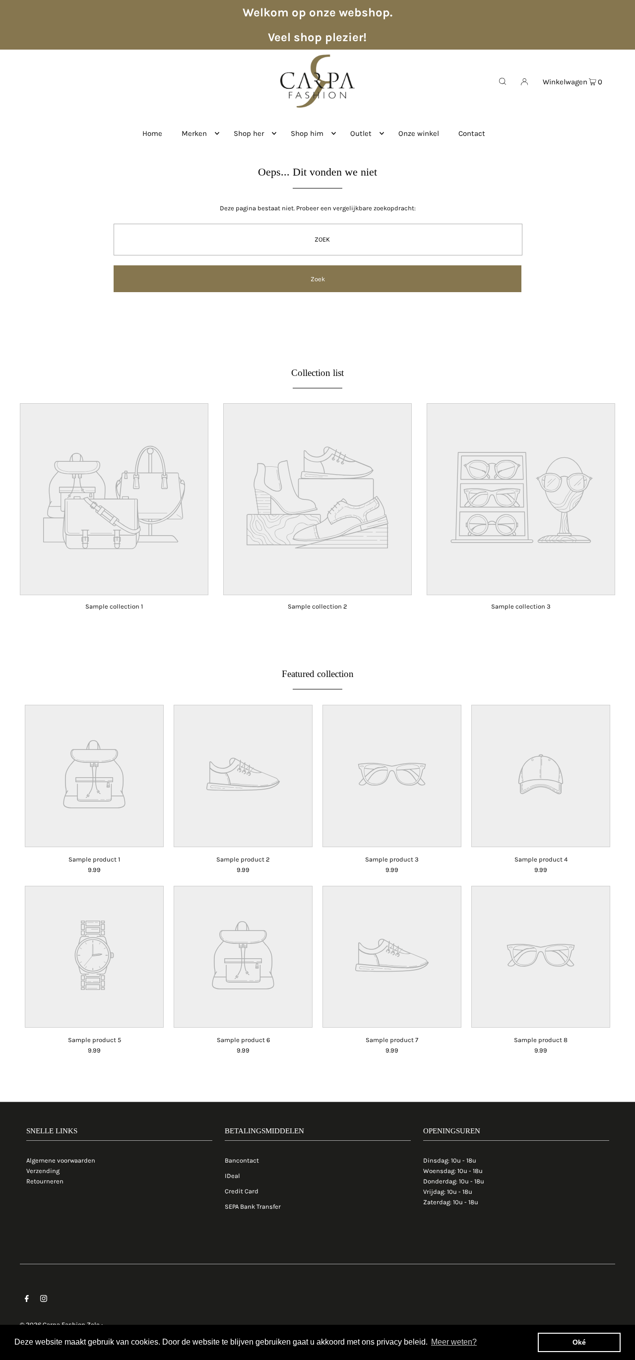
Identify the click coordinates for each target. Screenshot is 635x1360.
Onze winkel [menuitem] (418, 133)
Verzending (43, 1171)
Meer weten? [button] (454, 1342)
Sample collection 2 (317, 606)
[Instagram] (43, 1300)
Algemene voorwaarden (60, 1160)
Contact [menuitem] (471, 133)
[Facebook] (27, 1300)
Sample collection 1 (114, 606)
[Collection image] (114, 588)
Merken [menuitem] (194, 133)
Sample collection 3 (521, 606)
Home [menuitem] (152, 133)
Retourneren (45, 1181)
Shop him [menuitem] (307, 133)
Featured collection (318, 674)
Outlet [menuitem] (361, 133)
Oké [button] (579, 1342)
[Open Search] (502, 81)
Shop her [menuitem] (249, 133)
